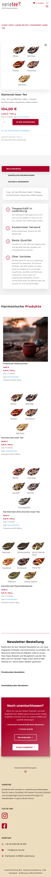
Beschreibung (13, 169)
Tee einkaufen (24, 737)
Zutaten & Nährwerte (18, 182)
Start (4, 25)
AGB (44, 870)
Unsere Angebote (24, 747)
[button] (15, 130)
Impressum (13, 873)
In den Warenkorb (25, 122)
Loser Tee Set (21, 25)
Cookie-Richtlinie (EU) (13, 870)
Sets (11, 25)
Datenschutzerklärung (32, 870)
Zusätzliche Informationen (21, 175)
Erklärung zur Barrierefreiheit (30, 873)
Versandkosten (23, 117)
